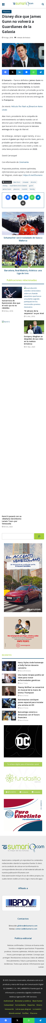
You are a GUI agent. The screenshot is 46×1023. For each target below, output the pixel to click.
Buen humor (37, 1001)
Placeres (6, 11)
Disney (5, 186)
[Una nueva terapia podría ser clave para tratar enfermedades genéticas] (9, 678)
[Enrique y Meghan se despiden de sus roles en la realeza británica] (34, 327)
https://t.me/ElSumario (32, 175)
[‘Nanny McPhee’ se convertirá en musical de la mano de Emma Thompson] (9, 691)
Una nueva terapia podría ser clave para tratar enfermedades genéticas (31, 677)
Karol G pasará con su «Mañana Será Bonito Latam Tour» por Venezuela (11, 520)
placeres (16, 189)
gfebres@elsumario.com (27, 926)
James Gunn (7, 189)
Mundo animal (15, 1013)
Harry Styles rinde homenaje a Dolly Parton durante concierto (30, 665)
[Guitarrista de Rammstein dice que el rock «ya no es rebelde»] (12, 292)
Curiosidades (20, 1005)
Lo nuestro (37, 1009)
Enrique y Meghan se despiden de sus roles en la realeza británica (33, 340)
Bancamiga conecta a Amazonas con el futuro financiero (29, 715)
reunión (24, 189)
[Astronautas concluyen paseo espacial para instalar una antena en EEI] (9, 703)
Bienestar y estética (23, 1001)
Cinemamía (24, 162)
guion (31, 186)
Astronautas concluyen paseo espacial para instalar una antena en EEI (30, 702)
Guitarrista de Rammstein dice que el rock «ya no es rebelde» (11, 304)
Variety (32, 189)
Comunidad (8, 1005)
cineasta (25, 182)
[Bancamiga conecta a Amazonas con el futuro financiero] (9, 715)
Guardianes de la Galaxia (18, 186)
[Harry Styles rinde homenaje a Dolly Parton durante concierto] (9, 666)
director (33, 182)
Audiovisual (8, 1001)
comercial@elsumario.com (26, 929)
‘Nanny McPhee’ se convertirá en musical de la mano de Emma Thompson (31, 690)
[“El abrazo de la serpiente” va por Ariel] (34, 297)
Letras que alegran (23, 1009)
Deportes (31, 1005)
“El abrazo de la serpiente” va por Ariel (34, 312)
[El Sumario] (23, 4)
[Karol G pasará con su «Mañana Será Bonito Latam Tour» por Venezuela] (12, 417)
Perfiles (25, 1013)
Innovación (9, 1009)
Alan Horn (16, 182)
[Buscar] (39, 536)
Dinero (39, 1005)
